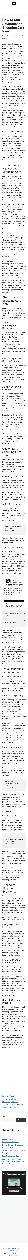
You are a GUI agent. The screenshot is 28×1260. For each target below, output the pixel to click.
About (8, 1248)
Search (4, 1116)
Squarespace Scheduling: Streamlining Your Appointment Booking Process (13, 1161)
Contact (13, 1248)
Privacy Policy (20, 1248)
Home (4, 1248)
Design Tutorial (10, 1096)
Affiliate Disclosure (14, 1250)
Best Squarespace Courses (12, 1156)
